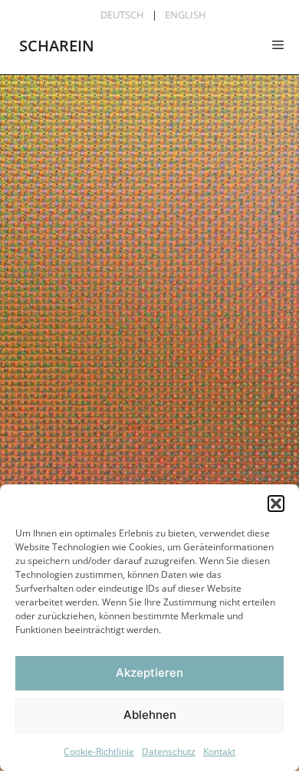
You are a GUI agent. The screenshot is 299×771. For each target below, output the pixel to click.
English (185, 14)
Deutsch (122, 14)
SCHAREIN (56, 45)
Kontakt (219, 751)
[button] (276, 503)
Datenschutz (169, 751)
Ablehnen (149, 714)
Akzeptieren (149, 672)
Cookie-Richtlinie (99, 751)
